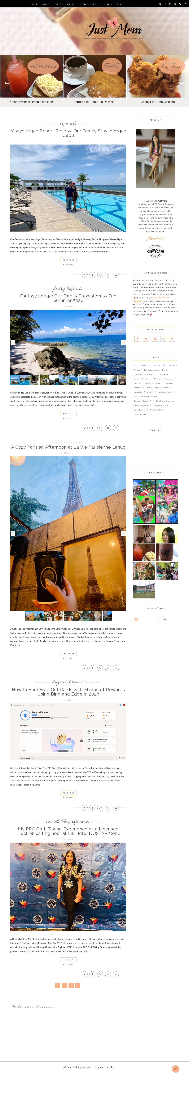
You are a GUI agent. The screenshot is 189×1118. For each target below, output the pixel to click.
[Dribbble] (172, 339)
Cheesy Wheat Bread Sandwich (31, 102)
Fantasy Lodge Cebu (68, 288)
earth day (138, 410)
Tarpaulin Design (141, 401)
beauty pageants (141, 405)
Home (34, 4)
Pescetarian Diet (161, 388)
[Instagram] (163, 339)
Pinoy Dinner (172, 66)
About (46, 4)
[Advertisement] (88, 1096)
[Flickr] (155, 339)
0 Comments (68, 265)
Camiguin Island (151, 370)
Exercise (137, 383)
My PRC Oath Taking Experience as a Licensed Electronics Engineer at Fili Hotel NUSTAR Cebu (68, 831)
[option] (31, 81)
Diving (157, 379)
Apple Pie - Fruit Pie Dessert (94, 102)
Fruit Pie (112, 66)
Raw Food (138, 392)
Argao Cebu (68, 122)
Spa (135, 396)
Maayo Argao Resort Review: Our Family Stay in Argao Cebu (68, 133)
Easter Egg (168, 379)
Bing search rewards (68, 681)
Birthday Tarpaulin (142, 379)
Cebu (172, 365)
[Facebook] (137, 339)
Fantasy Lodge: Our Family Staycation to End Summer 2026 (68, 298)
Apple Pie (164, 374)
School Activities (165, 392)
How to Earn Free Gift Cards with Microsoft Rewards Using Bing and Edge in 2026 (68, 692)
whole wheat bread (43, 66)
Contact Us (107, 1067)
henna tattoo (140, 414)
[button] (182, 83)
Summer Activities (149, 396)
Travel (58, 4)
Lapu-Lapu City (159, 365)
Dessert (145, 365)
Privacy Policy (71, 1067)
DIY (84, 4)
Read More (68, 260)
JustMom (163, 200)
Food (95, 4)
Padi (148, 388)
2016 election (150, 374)
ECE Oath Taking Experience (68, 821)
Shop (119, 4)
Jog (146, 383)
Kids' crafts (156, 383)
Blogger (161, 608)
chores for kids (159, 405)
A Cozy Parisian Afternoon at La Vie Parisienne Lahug (68, 447)
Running (150, 392)
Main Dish (170, 383)
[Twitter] (146, 339)
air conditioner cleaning (163, 401)
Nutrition (138, 388)
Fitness (108, 4)
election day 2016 (154, 410)
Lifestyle (72, 4)
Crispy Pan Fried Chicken (158, 102)
